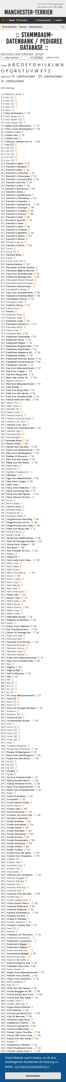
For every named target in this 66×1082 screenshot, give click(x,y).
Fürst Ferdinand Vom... (20, 1048)
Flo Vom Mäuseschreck (20, 695)
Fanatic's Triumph (16, 207)
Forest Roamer (16, 811)
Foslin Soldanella (17, 840)
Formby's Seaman (17, 818)
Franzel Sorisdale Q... (19, 912)
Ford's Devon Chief (18, 802)
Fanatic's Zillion (15, 235)
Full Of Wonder (16, 1016)
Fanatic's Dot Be (15, 182)
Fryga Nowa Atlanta (18, 1007)
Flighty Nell (13, 670)
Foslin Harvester (16, 833)
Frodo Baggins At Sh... (20, 991)
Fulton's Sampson (18, 1025)
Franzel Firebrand (17, 906)
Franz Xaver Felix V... (19, 903)
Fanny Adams (14, 264)
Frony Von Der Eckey (19, 997)
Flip (9, 676)
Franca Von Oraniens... (20, 874)
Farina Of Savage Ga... (19, 276)
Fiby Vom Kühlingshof (19, 453)
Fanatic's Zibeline (16, 232)
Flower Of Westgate (18, 752)
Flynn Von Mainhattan (20, 786)
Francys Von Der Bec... (20, 893)
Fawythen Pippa (15, 342)
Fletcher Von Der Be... (19, 641)
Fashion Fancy (14, 305)
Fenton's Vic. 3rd (16, 424)
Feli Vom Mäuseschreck (20, 383)
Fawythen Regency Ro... (19, 352)
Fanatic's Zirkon (15, 245)
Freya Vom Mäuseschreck (22, 972)
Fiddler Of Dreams (16, 456)
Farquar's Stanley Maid (19, 295)
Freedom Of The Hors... (20, 934)
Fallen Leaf (11, 138)
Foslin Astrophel (16, 824)
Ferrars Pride (13, 443)
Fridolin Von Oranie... (19, 975)
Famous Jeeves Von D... (19, 141)
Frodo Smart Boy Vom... (21, 994)
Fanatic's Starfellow (17, 198)
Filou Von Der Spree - (19, 494)
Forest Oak (13, 808)
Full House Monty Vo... (20, 1013)
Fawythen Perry (15, 339)
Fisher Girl (12, 594)
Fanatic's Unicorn (16, 213)
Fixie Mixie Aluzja (16, 616)
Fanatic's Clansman (18, 176)
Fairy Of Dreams (14, 113)
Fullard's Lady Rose (18, 1019)
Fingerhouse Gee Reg (19, 519)
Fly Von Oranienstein (19, 777)
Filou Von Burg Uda (18, 490)
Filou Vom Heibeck (18, 487)
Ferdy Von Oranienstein (20, 427)
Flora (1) (11, 698)
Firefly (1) (12, 557)
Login (59, 7)
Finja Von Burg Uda (18, 528)
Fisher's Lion (13, 597)
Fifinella (11, 475)
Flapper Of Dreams (18, 619)
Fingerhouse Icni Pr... (19, 522)
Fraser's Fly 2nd (16, 915)
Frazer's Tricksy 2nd (18, 925)
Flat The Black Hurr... (18, 629)
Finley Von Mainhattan (20, 538)
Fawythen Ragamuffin (18, 346)
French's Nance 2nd (18, 963)
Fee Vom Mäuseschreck (20, 368)
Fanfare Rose (13, 254)
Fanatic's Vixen (15, 223)
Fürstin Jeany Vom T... (20, 1051)
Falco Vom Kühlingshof (19, 128)
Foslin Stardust (16, 843)
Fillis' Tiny (12, 484)
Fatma (10, 311)
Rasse (22, 26)
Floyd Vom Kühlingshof (20, 755)
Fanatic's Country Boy (19, 179)
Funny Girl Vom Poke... (20, 1035)
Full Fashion (14, 1010)
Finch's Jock (14, 506)
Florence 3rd (14, 717)
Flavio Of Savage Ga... (19, 632)
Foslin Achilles (15, 821)
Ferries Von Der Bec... (18, 446)
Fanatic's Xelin (14, 226)
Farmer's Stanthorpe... (19, 286)
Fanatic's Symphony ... (19, 204)
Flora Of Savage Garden (21, 708)
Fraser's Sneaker (16, 918)
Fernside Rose (13, 440)
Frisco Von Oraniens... (19, 978)
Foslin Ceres (14, 827)
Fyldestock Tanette (18, 1044)
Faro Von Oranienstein (19, 292)
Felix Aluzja (12, 387)
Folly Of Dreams (16, 796)
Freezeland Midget (18, 953)
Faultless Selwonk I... (18, 324)
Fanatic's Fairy (14, 185)
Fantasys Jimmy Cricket (20, 267)
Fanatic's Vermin (15, 220)
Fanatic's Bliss (14, 169)
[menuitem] (10, 20)
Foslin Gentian (15, 830)
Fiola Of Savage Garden (21, 541)
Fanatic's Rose (14, 191)
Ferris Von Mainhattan (19, 450)
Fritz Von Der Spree (18, 988)
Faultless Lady (14, 320)
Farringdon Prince (16, 298)
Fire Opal (12, 547)
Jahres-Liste (52, 57)
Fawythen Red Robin (18, 349)
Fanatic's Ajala (14, 163)
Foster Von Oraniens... (20, 856)
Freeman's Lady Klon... (20, 940)
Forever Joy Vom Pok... (20, 815)
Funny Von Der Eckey (19, 1038)
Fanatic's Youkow (16, 229)
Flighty (11, 667)
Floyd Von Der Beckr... (19, 758)
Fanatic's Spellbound (18, 195)
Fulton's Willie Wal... (18, 1029)
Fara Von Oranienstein (19, 273)
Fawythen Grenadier (18, 336)
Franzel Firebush (17, 909)
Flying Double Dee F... (19, 780)
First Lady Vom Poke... (19, 560)
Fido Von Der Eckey (17, 459)
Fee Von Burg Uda (16, 374)
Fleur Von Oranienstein (19, 660)
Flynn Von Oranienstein (21, 789)
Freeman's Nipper (17, 947)
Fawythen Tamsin (16, 365)
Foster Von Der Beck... (19, 852)
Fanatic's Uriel (14, 217)
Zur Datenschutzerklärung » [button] (32, 1066)
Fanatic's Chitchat (17, 173)
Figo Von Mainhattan (19, 478)
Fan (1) (9, 144)
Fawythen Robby (16, 355)
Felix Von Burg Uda (17, 390)
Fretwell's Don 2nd (18, 966)
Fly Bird (11, 771)
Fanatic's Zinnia (15, 239)
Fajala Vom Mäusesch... (19, 125)
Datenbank (35, 26)
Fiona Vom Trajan (17, 544)
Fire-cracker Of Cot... (19, 550)
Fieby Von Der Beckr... (18, 462)
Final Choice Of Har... (19, 497)
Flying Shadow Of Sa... (20, 783)
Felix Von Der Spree (17, 393)
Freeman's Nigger (17, 944)
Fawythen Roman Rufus (20, 358)
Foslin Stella (14, 846)
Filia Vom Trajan (16, 481)
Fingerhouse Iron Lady (20, 525)
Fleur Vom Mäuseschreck (22, 657)
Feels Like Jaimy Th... (17, 377)
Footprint (12, 799)
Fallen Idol (11, 135)
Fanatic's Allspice (16, 166)
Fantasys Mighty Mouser (20, 270)
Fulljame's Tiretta (17, 1022)
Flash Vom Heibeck (18, 626)
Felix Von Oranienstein (19, 396)
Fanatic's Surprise (16, 201)
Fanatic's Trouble (16, 210)
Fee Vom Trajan (15, 371)
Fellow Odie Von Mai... (18, 399)
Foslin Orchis (14, 837)
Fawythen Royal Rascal (19, 361)
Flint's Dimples (15, 673)
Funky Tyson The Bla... (20, 1032)
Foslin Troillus (15, 849)
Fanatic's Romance (16, 188)
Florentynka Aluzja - (19, 720)
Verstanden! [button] (33, 1075)
